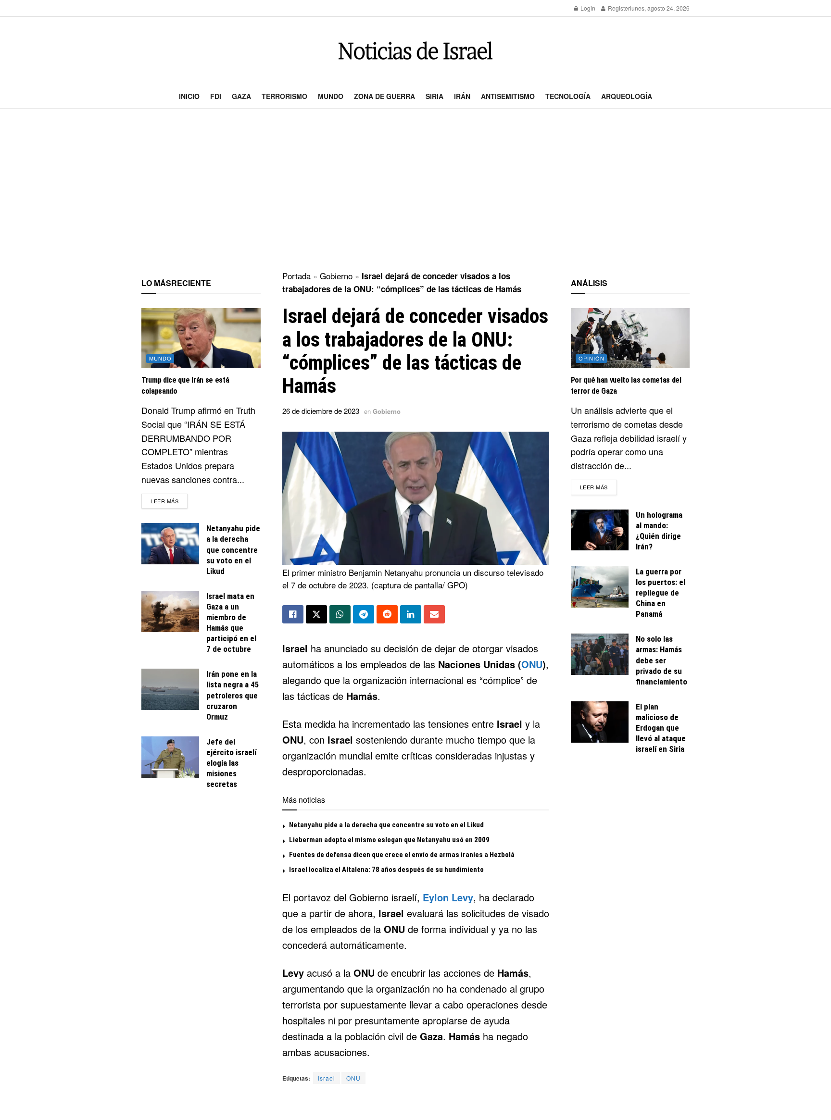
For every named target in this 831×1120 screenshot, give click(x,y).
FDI (215, 96)
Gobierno (336, 276)
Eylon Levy (448, 897)
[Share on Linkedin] (410, 614)
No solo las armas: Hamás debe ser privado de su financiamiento (661, 660)
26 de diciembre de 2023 (320, 411)
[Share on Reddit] (387, 614)
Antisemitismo (508, 96)
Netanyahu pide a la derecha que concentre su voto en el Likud (386, 825)
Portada (296, 276)
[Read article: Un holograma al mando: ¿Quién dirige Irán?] (600, 530)
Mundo (330, 96)
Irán (462, 96)
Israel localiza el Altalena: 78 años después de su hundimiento (386, 869)
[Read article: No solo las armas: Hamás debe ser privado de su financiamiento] (600, 654)
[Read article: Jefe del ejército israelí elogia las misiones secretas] (170, 757)
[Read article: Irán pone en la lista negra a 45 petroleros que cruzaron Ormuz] (170, 689)
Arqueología (626, 96)
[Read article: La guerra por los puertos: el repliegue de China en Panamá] (600, 587)
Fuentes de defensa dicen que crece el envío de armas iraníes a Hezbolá (402, 854)
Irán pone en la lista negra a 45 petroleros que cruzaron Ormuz (232, 695)
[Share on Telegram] (363, 614)
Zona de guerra (384, 96)
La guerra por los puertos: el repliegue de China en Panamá (660, 593)
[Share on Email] (434, 614)
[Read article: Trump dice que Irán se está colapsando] (201, 338)
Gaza (241, 96)
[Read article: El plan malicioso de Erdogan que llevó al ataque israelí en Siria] (600, 722)
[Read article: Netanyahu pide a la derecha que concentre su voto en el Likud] (170, 543)
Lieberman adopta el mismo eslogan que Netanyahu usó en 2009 (389, 839)
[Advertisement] (415, 190)
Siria (434, 96)
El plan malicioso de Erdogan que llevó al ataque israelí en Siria (661, 728)
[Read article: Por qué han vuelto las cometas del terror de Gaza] (630, 338)
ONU (531, 664)
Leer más (169, 501)
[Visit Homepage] (415, 50)
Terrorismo (284, 96)
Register (618, 8)
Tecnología (568, 96)
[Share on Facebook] (292, 614)
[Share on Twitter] (316, 614)
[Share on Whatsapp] (340, 614)
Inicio (189, 96)
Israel (326, 1078)
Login (587, 8)
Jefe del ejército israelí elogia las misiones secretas (231, 763)
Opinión (591, 358)
